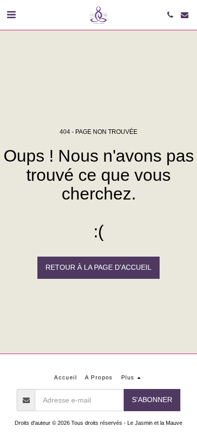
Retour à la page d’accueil (98, 267)
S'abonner (152, 400)
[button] (11, 15)
